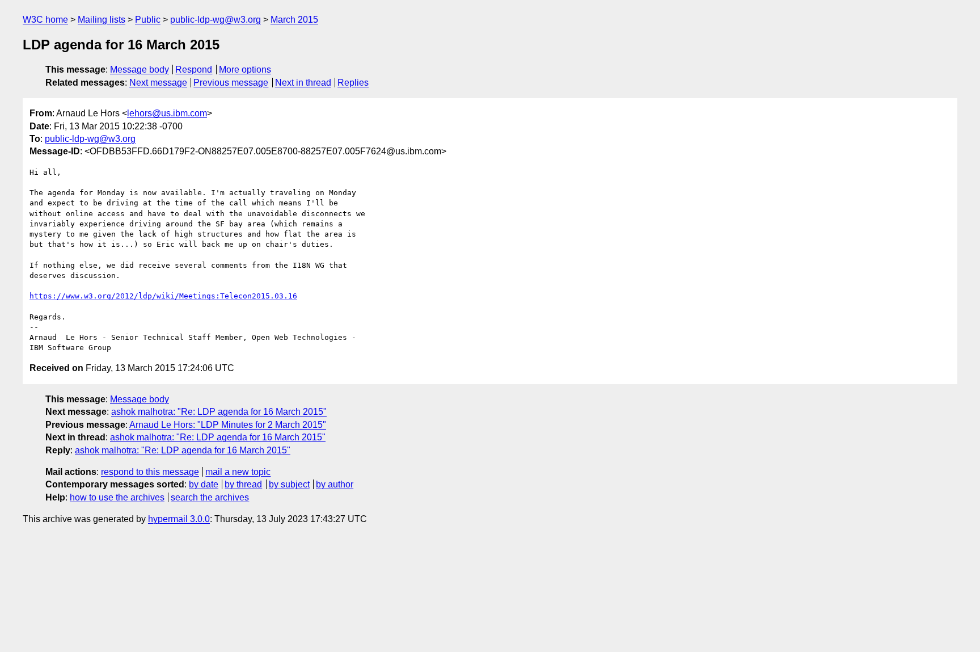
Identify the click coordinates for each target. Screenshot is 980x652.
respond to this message (150, 472)
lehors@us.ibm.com (167, 113)
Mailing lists (101, 19)
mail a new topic (238, 472)
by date (203, 484)
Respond (193, 69)
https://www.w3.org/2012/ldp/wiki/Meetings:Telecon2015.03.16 (163, 296)
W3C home (45, 19)
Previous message (230, 82)
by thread (243, 484)
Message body (139, 69)
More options (245, 69)
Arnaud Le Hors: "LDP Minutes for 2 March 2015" (227, 425)
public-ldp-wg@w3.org (215, 19)
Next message (158, 82)
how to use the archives (117, 497)
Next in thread (303, 82)
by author (334, 484)
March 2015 (294, 19)
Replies (353, 82)
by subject (289, 484)
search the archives (210, 497)
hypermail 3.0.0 (179, 519)
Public (147, 19)
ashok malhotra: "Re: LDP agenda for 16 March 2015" (219, 412)
